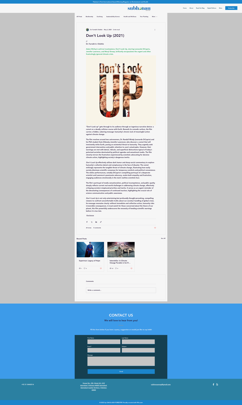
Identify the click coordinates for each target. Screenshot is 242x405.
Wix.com (140, 402)
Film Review (90, 215)
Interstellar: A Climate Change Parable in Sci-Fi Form (119, 262)
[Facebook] (213, 384)
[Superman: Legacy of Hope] (90, 249)
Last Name (125, 338)
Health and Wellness (130, 16)
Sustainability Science (113, 16)
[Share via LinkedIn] (96, 222)
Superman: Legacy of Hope (89, 261)
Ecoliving (100, 16)
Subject (124, 346)
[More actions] (155, 29)
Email (89, 346)
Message (90, 355)
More (153, 16)
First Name (90, 338)
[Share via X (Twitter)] (91, 222)
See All (163, 238)
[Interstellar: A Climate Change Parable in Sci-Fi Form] (121, 249)
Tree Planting (144, 16)
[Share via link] (101, 222)
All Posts (79, 16)
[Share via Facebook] (87, 222)
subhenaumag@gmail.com (161, 384)
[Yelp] (217, 384)
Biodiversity (89, 16)
